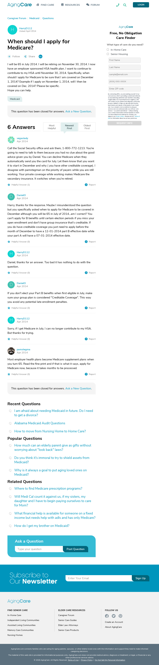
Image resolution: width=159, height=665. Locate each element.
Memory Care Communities (20, 630)
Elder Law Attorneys (68, 625)
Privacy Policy (120, 116)
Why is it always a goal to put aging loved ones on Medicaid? (50, 472)
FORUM (95, 5)
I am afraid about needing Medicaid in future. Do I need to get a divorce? (53, 413)
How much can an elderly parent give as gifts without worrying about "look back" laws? (52, 447)
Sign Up (141, 578)
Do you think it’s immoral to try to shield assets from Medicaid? (51, 460)
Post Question (75, 549)
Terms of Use (73, 660)
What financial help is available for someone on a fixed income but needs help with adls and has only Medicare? (54, 515)
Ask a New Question (78, 111)
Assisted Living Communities (21, 625)
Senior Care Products (68, 630)
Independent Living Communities (23, 620)
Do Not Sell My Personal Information (110, 660)
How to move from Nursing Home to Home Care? (50, 431)
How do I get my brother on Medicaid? (41, 526)
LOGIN (141, 4)
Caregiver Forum (66, 615)
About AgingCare (113, 627)
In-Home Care (118, 50)
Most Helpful (52, 127)
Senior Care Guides (67, 620)
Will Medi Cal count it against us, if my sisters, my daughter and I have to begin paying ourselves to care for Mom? (52, 500)
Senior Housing (119, 54)
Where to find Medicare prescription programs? (48, 488)
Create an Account (114, 622)
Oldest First (87, 127)
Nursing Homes (15, 635)
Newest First (69, 127)
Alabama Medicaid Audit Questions (39, 423)
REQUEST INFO (124, 123)
